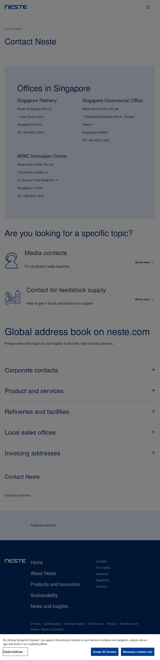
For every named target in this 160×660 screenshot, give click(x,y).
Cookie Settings (13, 651)
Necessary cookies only (137, 652)
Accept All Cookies (104, 652)
